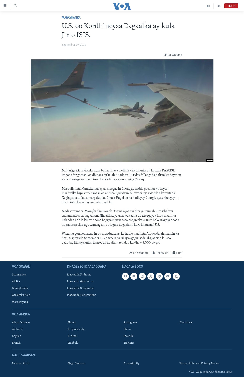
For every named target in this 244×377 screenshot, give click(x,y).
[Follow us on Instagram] (142, 276)
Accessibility (131, 363)
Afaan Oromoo (21, 322)
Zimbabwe (186, 322)
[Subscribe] (167, 276)
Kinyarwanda (76, 329)
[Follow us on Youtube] (133, 276)
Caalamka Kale (21, 295)
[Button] (173, 55)
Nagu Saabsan (76, 363)
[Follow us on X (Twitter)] (150, 276)
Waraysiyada (20, 302)
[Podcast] (159, 276)
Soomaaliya (19, 274)
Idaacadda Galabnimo (80, 281)
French (16, 342)
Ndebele (73, 342)
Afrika (16, 281)
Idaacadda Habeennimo (81, 295)
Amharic (17, 329)
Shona (127, 329)
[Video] (208, 6)
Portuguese (130, 322)
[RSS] (176, 276)
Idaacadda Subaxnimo (80, 288)
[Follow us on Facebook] (125, 276)
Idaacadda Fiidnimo (79, 274)
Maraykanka (71, 17)
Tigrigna (129, 342)
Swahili (128, 336)
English (16, 336)
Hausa (72, 322)
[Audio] (219, 6)
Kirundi (73, 336)
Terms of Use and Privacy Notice (199, 363)
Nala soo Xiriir (21, 363)
